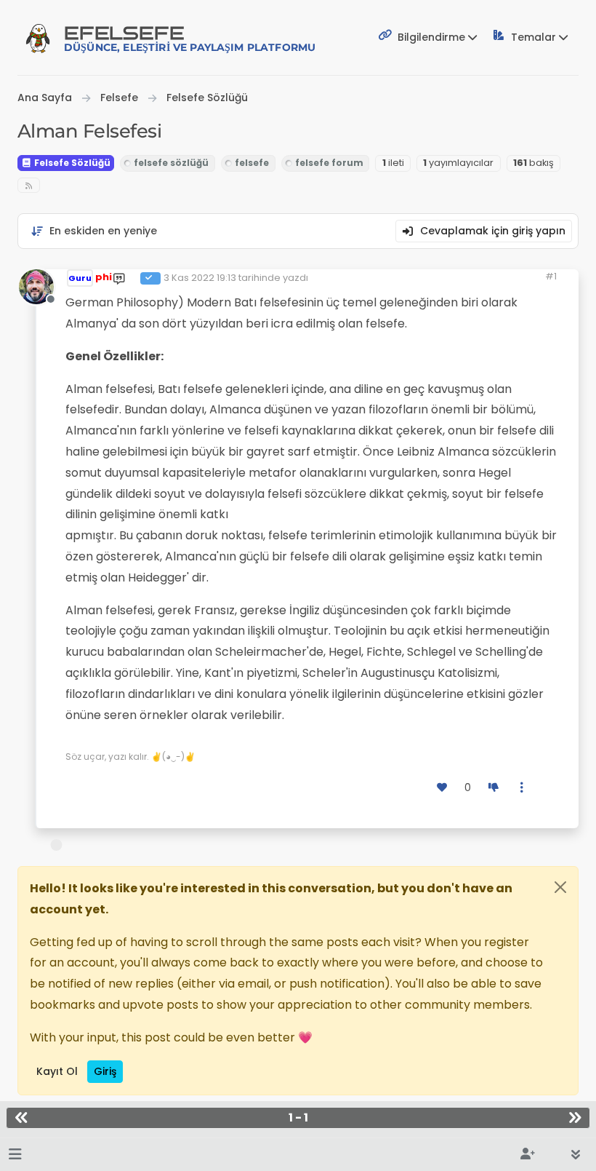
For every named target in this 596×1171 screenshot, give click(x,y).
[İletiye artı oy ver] (443, 788)
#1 (551, 276)
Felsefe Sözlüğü (71, 162)
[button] (15, 1154)
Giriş (105, 1071)
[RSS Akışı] (28, 185)
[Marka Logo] (37, 37)
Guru (80, 278)
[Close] (560, 887)
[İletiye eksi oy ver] (493, 788)
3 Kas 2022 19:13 (200, 278)
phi (103, 277)
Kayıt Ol (57, 1071)
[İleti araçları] (523, 788)
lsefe (189, 38)
